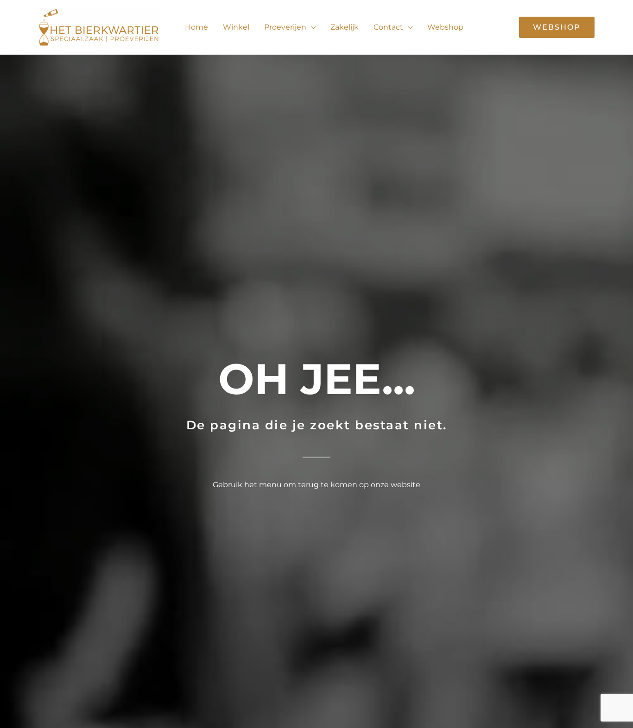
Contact (388, 27)
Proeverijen (285, 27)
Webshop (445, 27)
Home (196, 27)
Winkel (236, 27)
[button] (557, 27)
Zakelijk (344, 27)
